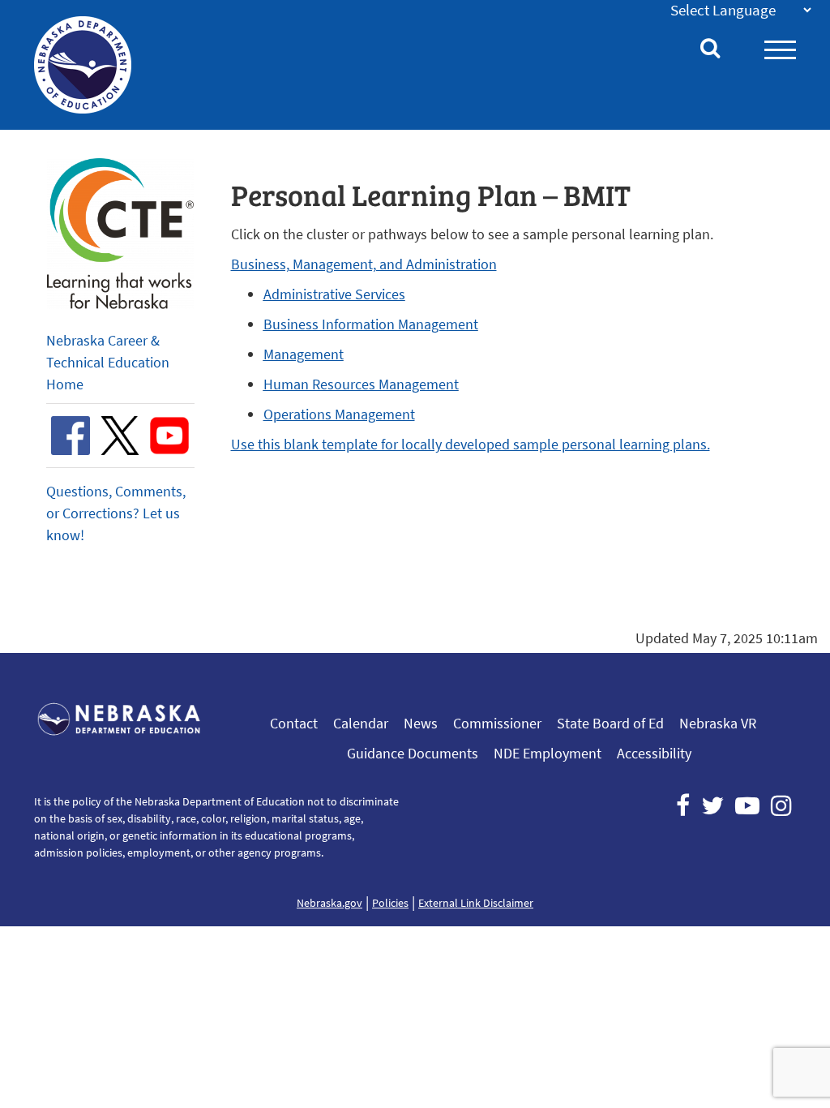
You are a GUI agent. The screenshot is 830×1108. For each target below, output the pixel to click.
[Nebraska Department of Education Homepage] (87, 65)
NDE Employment (547, 753)
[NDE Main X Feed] (712, 805)
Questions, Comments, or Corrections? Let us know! (116, 513)
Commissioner (497, 723)
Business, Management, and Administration (364, 264)
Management (303, 354)
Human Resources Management (361, 384)
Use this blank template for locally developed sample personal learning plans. (470, 444)
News (421, 723)
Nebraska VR (717, 723)
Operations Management (339, 414)
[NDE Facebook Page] (683, 805)
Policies (390, 902)
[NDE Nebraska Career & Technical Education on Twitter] (120, 435)
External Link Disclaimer (475, 902)
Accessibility (654, 753)
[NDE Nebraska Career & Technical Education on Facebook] (70, 435)
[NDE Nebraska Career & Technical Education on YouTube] (169, 435)
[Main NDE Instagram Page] (781, 805)
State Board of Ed (610, 723)
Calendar (360, 723)
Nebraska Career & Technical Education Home (107, 362)
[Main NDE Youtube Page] (747, 805)
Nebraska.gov (329, 902)
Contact (294, 723)
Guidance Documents (412, 753)
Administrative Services (334, 294)
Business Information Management (370, 324)
